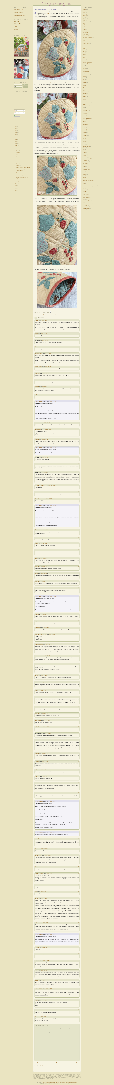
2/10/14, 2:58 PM (45, 697)
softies (84, 31)
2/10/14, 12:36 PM (44, 621)
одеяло (84, 133)
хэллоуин (84, 191)
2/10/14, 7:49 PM (45, 776)
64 (78, 891)
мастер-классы (85, 112)
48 (78, 733)
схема (84, 183)
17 (78, 463)
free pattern (85, 15)
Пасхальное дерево (86, 146)
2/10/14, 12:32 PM (45, 614)
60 (78, 855)
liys (35, 588)
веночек (84, 51)
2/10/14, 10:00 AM (48, 353)
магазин (84, 108)
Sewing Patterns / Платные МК (19, 14)
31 (78, 587)
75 (78, 1009)
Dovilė (36, 675)
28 (78, 566)
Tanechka (37, 614)
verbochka (37, 373)
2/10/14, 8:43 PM (53, 801)
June (17, 158)
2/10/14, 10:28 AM (53, 401)
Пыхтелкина (38, 720)
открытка (84, 138)
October (17, 150)
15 (78, 447)
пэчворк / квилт (85, 161)
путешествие (85, 160)
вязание (84, 57)
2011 (16, 187)
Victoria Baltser (38, 380)
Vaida (36, 1016)
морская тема (85, 124)
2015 (16, 143)
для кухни (57, 314)
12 (78, 422)
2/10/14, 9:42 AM (44, 333)
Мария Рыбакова (39, 644)
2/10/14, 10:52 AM (45, 457)
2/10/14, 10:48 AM (53, 447)
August (17, 154)
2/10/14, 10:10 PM (46, 838)
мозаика (84, 121)
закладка (84, 77)
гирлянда (84, 60)
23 (78, 529)
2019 (16, 136)
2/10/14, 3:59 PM (48, 733)
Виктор (36, 980)
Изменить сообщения (66, 1082)
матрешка (84, 115)
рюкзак (84, 171)
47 (78, 726)
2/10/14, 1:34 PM (49, 644)
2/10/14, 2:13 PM (44, 682)
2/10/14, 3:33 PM (52, 706)
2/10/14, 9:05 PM (53, 832)
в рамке (84, 48)
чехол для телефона (86, 197)
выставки (84, 54)
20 (78, 491)
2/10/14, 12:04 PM (45, 566)
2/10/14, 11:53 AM (45, 538)
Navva (36, 954)
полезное (84, 154)
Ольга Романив (38, 353)
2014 (16, 145)
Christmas (84, 9)
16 (78, 457)
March (17, 163)
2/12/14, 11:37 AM (46, 960)
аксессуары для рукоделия (87, 37)
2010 (16, 188)
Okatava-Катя (38, 429)
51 (78, 761)
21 (78, 498)
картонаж (84, 87)
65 (78, 898)
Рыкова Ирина (38, 366)
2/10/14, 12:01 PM (43, 558)
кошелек (84, 99)
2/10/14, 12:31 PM (43, 588)
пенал (84, 149)
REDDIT (15, 31)
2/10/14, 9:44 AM (45, 340)
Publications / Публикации (18, 12)
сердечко (84, 177)
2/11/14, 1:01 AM (44, 866)
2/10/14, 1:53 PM (51, 663)
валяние (84, 49)
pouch (84, 24)
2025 (16, 124)
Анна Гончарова (39, 988)
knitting (84, 20)
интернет (84, 85)
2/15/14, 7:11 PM (50, 1010)
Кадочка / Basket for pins (20, 175)
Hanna (36, 573)
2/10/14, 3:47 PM (47, 720)
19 (78, 485)
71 (78, 970)
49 (78, 739)
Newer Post (37, 1062)
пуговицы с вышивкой (87, 158)
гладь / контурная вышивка (87, 62)
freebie (84, 17)
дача (83, 65)
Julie (36, 891)
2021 (16, 132)
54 (78, 782)
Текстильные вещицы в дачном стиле (89, 185)
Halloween (84, 18)
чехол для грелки (86, 194)
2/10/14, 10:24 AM (43, 394)
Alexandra (37, 783)
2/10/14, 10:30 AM (47, 422)
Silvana (36, 550)
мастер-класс (85, 110)
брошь (84, 46)
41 (78, 681)
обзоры (84, 130)
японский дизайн (86, 208)
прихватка (84, 155)
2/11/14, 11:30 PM (45, 947)
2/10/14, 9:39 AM (45, 320)
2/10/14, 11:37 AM (49, 498)
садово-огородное (86, 172)
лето (83, 107)
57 (78, 831)
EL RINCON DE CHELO (40, 485)
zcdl (36, 394)
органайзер (85, 135)
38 (78, 655)
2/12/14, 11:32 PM (44, 970)
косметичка (85, 98)
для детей (84, 68)
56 (78, 800)
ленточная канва (86, 105)
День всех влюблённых (87, 66)
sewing (84, 28)
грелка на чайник (49, 314)
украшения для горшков (87, 186)
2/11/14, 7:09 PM (46, 922)
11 (78, 401)
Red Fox (36, 320)
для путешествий (86, 71)
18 (78, 472)
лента (84, 104)
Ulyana (36, 848)
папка (84, 143)
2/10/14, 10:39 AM (47, 429)
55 (78, 792)
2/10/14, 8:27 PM (45, 793)
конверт (84, 94)
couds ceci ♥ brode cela (40, 664)
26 (78, 549)
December (18, 147)
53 (78, 776)
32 (78, 596)
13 (78, 429)
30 (78, 581)
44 (78, 706)
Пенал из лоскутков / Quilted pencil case (23, 167)
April (17, 161)
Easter (84, 12)
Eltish (36, 970)
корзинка (84, 96)
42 (78, 690)
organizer (84, 23)
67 (78, 933)
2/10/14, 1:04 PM (52, 634)
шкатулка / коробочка (87, 200)
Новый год (85, 129)
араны (84, 40)
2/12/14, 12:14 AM (44, 954)
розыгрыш (84, 168)
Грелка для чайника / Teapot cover (22, 173)
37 (78, 643)
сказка (84, 178)
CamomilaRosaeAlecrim (40, 634)
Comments (17, 112)
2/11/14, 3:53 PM (44, 898)
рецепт (84, 164)
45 (78, 713)
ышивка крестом (86, 206)
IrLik (36, 769)
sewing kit (84, 29)
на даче (84, 127)
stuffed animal (85, 32)
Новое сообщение (73, 1082)
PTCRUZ (37, 947)
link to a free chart (86, 21)
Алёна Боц (37, 726)
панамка (84, 141)
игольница (84, 80)
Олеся (36, 898)
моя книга (84, 126)
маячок (84, 116)
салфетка (84, 174)
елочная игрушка (86, 74)
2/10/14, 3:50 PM (46, 726)
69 (78, 953)
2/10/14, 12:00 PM (44, 550)
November (18, 148)
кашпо (84, 88)
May (17, 160)
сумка (84, 182)
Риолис (84, 166)
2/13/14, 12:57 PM (49, 988)
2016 (16, 141)
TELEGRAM (16, 28)
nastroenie (37, 922)
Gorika (36, 866)
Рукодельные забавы (86, 169)
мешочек (84, 119)
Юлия (36, 682)
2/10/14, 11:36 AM (45, 492)
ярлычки (84, 209)
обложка (84, 132)
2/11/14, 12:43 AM (48, 855)
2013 (16, 183)
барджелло (85, 42)
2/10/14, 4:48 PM (45, 753)
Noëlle (36, 333)
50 (78, 752)
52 (78, 769)
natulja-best (37, 838)
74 (78, 999)
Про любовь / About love (20, 172)
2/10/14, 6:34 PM (45, 761)
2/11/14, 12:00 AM (44, 848)
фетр (83, 188)
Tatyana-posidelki (39, 401)
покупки (84, 152)
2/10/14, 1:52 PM (48, 655)
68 (78, 947)
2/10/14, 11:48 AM (53, 505)
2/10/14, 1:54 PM (44, 675)
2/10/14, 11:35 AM (52, 485)
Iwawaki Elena (38, 855)
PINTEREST (16, 24)
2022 (16, 130)
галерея (84, 59)
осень (84, 136)
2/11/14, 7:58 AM (50, 873)
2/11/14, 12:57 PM (43, 891)
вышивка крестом (86, 56)
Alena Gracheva (38, 655)
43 (78, 696)
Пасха (84, 144)
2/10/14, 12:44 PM (46, 627)
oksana (36, 543)
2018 (16, 138)
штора (84, 202)
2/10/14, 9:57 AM (45, 346)
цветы (84, 192)
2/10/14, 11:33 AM (44, 472)
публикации (85, 157)
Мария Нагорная (39, 498)
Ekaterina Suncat (38, 529)
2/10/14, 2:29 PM (43, 690)
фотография (85, 189)
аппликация (42, 314)
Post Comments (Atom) (45, 1065)
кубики (84, 101)
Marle (36, 1000)
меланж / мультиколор (87, 118)
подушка (84, 150)
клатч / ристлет (85, 91)
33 (78, 614)
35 (78, 627)
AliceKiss (37, 697)
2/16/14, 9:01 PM (44, 1016)
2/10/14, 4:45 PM (48, 740)
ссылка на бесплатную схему (88, 180)
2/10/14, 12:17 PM (44, 573)
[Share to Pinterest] (50, 312)
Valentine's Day (85, 35)
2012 (16, 185)
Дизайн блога (58, 1082)
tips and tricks (85, 34)
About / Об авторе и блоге (18, 9)
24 (78, 537)
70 (78, 960)
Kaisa (36, 464)
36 (78, 634)
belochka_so (37, 422)
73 (78, 988)
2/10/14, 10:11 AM (48, 379)
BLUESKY (16, 26)
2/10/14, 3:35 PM (45, 713)
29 (78, 572)
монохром (84, 122)
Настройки (53, 1082)
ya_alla (36, 621)
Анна (36, 558)
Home (57, 1062)
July (17, 156)
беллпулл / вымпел (86, 43)
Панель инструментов (47, 1082)
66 (78, 922)
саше (83, 175)
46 (78, 719)
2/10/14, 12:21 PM (45, 581)
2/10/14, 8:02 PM (46, 783)
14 (78, 438)
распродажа (85, 163)
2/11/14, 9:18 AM (45, 885)
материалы (85, 113)
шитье (62, 314)
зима (83, 79)
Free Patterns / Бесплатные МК (19, 15)
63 (78, 884)
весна (84, 52)
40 (78, 675)
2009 (16, 190)
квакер (84, 90)
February (17, 165)
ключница (84, 93)
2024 (16, 126)
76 (78, 1016)
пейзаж (84, 147)
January (17, 181)
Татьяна (37, 761)
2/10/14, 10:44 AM (45, 439)
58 (78, 838)
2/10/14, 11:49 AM (49, 529)
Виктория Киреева (39, 873)
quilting (84, 26)
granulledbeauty (38, 740)
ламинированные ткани (87, 102)
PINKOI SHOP (16, 21)
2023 (16, 128)
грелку (48, 13)
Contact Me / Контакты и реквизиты (20, 10)
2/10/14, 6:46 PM (43, 769)
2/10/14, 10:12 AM (45, 386)
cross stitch (84, 10)
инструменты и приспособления (89, 84)
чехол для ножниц (86, 196)
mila (36, 690)
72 (78, 980)
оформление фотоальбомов (88, 140)
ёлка (83, 73)
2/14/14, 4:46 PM (44, 1000)
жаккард (84, 76)
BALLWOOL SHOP (17, 23)
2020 (16, 134)
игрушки (84, 82)
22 (78, 505)
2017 (16, 139)
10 (78, 394)
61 (78, 866)
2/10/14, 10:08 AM (46, 373)
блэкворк (84, 45)
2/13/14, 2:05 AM (44, 980)
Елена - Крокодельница (40, 707)
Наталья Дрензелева (39, 1010)
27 (78, 558)
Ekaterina (37, 776)
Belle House (37, 627)
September (18, 152)
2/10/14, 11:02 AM (44, 464)
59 (78, 848)
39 (78, 663)
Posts (16, 110)
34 (78, 620)
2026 (16, 123)
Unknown (37, 347)
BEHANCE (16, 29)
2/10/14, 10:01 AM (48, 366)
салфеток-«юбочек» (53, 82)
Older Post (77, 1062)
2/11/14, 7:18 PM (53, 934)
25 (78, 543)
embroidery (85, 14)
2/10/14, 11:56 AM (44, 543)
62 (78, 873)
